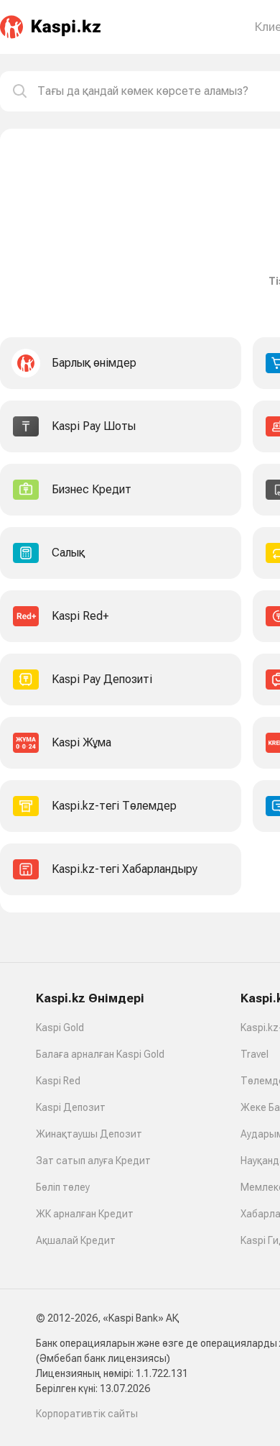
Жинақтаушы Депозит (89, 1134)
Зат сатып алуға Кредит (93, 1160)
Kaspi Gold (60, 1027)
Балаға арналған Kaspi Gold (100, 1054)
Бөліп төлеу (63, 1187)
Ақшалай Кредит (76, 1240)
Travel (255, 1054)
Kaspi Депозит (71, 1107)
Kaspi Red (58, 1080)
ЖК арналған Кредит (85, 1214)
